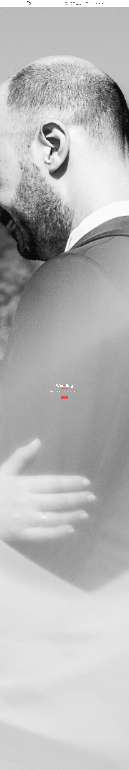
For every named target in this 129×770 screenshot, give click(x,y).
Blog (65, 4)
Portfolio (86, 2)
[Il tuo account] (99, 3)
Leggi (64, 397)
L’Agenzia (72, 2)
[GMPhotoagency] (28, 3)
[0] (102, 3)
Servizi (78, 2)
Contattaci (78, 4)
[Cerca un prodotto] (96, 3)
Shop (72, 4)
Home (66, 2)
